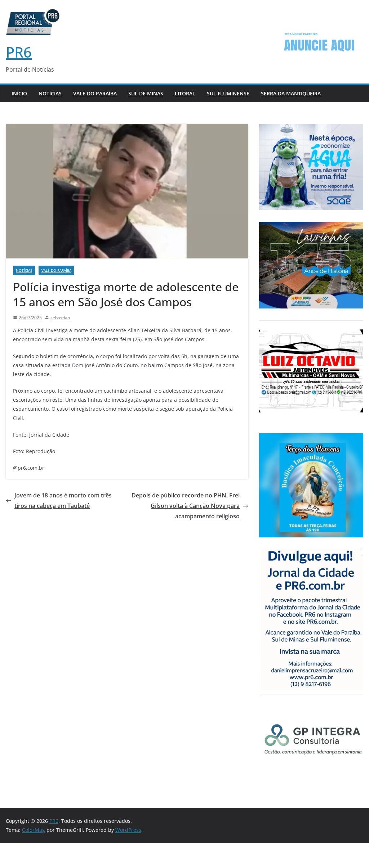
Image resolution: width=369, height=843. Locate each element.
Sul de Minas (145, 93)
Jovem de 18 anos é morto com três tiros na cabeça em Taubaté (63, 500)
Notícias (50, 93)
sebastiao (60, 318)
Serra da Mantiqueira (291, 93)
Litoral (185, 93)
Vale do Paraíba (95, 93)
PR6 (19, 52)
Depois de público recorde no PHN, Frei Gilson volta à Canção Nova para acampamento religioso (186, 505)
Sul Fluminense (228, 93)
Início (19, 93)
